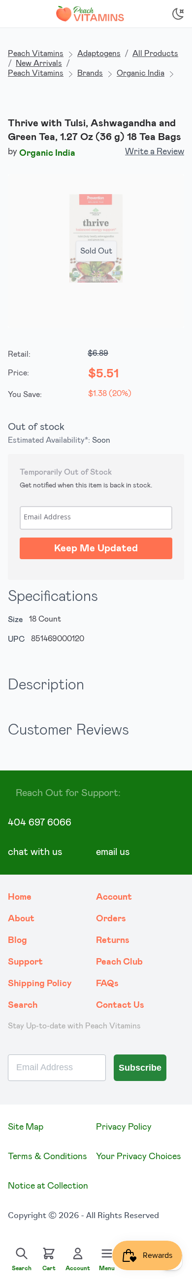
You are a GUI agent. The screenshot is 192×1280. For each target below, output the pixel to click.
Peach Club (119, 962)
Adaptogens (99, 53)
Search (22, 1005)
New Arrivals (39, 63)
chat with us (35, 852)
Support (25, 962)
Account (114, 897)
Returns (112, 940)
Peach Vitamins (36, 53)
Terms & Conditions (47, 1156)
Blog (17, 940)
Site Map (25, 1127)
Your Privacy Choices (138, 1156)
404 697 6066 (39, 822)
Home (20, 897)
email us (112, 852)
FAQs (107, 983)
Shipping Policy (40, 983)
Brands (90, 73)
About (21, 918)
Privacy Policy (124, 1127)
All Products (155, 53)
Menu (107, 1268)
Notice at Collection (48, 1186)
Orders (111, 918)
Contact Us (120, 1005)
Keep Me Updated (96, 548)
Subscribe (140, 1068)
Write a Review (154, 151)
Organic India (140, 73)
